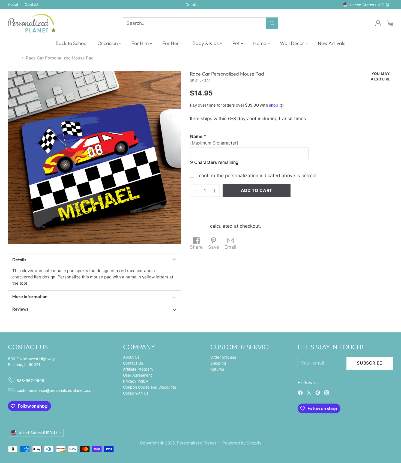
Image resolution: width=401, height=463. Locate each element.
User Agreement (137, 375)
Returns (217, 369)
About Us (131, 357)
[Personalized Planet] (32, 23)
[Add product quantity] (215, 191)
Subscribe (369, 363)
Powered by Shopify (241, 443)
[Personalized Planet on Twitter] (309, 393)
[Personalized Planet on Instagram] (326, 393)
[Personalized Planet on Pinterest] (318, 393)
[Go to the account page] (378, 23)
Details (191, 5)
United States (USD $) (369, 4)
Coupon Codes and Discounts (149, 387)
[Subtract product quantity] (195, 191)
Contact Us (133, 363)
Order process (223, 357)
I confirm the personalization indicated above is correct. (257, 175)
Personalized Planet (196, 443)
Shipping (199, 226)
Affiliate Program (138, 369)
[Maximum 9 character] (214, 140)
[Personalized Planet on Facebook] (300, 393)
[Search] (272, 23)
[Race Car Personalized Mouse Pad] (94, 157)
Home (13, 58)
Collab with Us (135, 393)
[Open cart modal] (390, 23)
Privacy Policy (135, 381)
